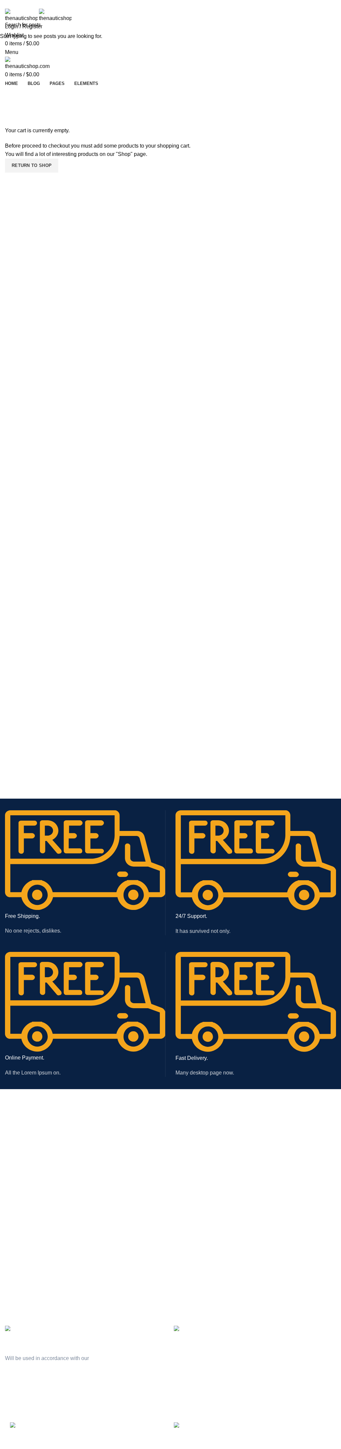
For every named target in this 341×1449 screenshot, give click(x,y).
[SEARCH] (332, 24)
